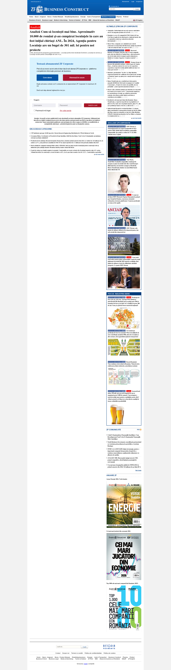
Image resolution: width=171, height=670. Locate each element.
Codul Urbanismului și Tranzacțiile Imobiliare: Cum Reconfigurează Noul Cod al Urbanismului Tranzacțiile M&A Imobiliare (124, 437)
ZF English (139, 20)
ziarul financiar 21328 (37, 9)
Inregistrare (139, 1)
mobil (85, 664)
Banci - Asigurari (40, 17)
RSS (138, 429)
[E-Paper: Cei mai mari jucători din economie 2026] (123, 579)
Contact (57, 653)
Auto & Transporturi (93, 17)
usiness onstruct (66, 9)
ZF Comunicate (113, 430)
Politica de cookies (110, 653)
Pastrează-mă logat (43, 111)
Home (31, 17)
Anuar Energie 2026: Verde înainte (116, 479)
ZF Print (84, 20)
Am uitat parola (65, 111)
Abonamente (125, 1)
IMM (90, 20)
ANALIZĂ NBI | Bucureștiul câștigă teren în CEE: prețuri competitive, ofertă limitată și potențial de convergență (123, 460)
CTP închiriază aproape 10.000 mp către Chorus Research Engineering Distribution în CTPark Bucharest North (62, 133)
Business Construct (108, 17)
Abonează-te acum (76, 78)
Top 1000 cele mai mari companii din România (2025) (122, 583)
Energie (83, 17)
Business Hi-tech (35, 20)
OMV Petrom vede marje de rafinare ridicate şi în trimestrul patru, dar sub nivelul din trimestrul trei (123, 230)
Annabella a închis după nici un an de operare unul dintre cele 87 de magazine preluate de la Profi (124, 31)
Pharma (119, 17)
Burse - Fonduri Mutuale (55, 17)
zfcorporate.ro (115, 6)
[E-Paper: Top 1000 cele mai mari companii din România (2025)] (123, 632)
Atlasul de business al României (103, 20)
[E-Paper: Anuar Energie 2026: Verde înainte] (123, 527)
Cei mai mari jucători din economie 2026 (118, 531)
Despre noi (65, 653)
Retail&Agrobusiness (72, 17)
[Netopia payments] (109, 648)
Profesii (125, 17)
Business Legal (47, 20)
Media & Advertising (60, 20)
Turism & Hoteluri (74, 20)
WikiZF (117, 20)
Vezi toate (138, 470)
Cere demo (47, 78)
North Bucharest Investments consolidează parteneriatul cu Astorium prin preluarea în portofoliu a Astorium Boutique (124, 444)
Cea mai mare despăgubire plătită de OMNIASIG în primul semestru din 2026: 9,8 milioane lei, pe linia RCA (124, 466)
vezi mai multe (99, 154)
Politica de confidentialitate (93, 653)
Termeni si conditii (77, 653)
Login (132, 1)
